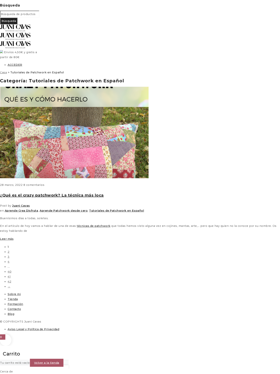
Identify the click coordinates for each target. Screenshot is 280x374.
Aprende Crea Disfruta (21, 210)
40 (9, 271)
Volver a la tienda (46, 362)
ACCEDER (15, 65)
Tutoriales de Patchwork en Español (116, 210)
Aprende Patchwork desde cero (64, 210)
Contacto (14, 309)
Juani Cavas (21, 205)
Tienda (13, 299)
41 (9, 276)
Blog (11, 314)
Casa (3, 72)
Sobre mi (14, 294)
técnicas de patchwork (93, 226)
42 (9, 281)
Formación (15, 304)
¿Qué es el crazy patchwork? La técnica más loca (52, 195)
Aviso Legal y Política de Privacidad (33, 329)
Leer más (7, 239)
